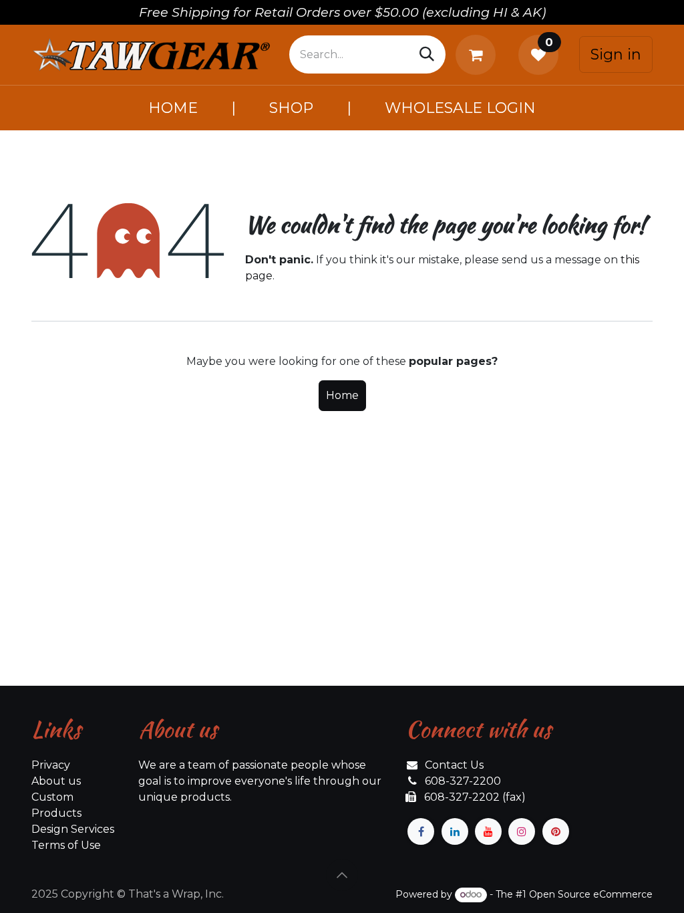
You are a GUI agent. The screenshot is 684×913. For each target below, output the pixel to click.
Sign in (615, 54)
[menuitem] (173, 108)
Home (342, 395)
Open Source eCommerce (591, 894)
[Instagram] (521, 831)
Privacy (50, 765)
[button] (342, 875)
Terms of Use (66, 845)
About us (56, 781)
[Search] (427, 54)
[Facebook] (420, 831)
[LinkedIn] (455, 831)
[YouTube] (488, 831)
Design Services (72, 829)
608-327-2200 (463, 781)
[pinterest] (555, 831)
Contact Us (454, 765)
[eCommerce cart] (478, 54)
